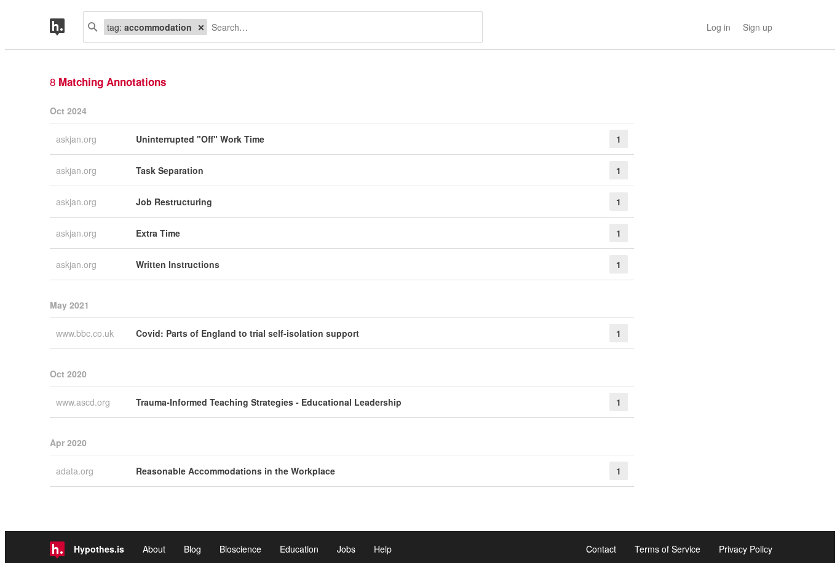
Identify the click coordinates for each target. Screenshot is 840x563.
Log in (719, 27)
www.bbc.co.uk (86, 333)
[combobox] (340, 27)
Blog (192, 549)
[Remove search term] (201, 27)
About (154, 549)
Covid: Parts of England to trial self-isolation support (247, 333)
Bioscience (240, 549)
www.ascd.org (84, 402)
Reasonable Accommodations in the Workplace (235, 471)
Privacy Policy (745, 549)
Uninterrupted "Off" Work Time (200, 139)
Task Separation (170, 170)
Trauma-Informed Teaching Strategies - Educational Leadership (269, 402)
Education (299, 549)
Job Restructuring (174, 201)
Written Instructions (178, 264)
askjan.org (77, 139)
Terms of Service (667, 549)
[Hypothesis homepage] (66, 27)
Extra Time (158, 233)
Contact (601, 549)
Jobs (346, 549)
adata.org (76, 471)
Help (383, 549)
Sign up (757, 27)
